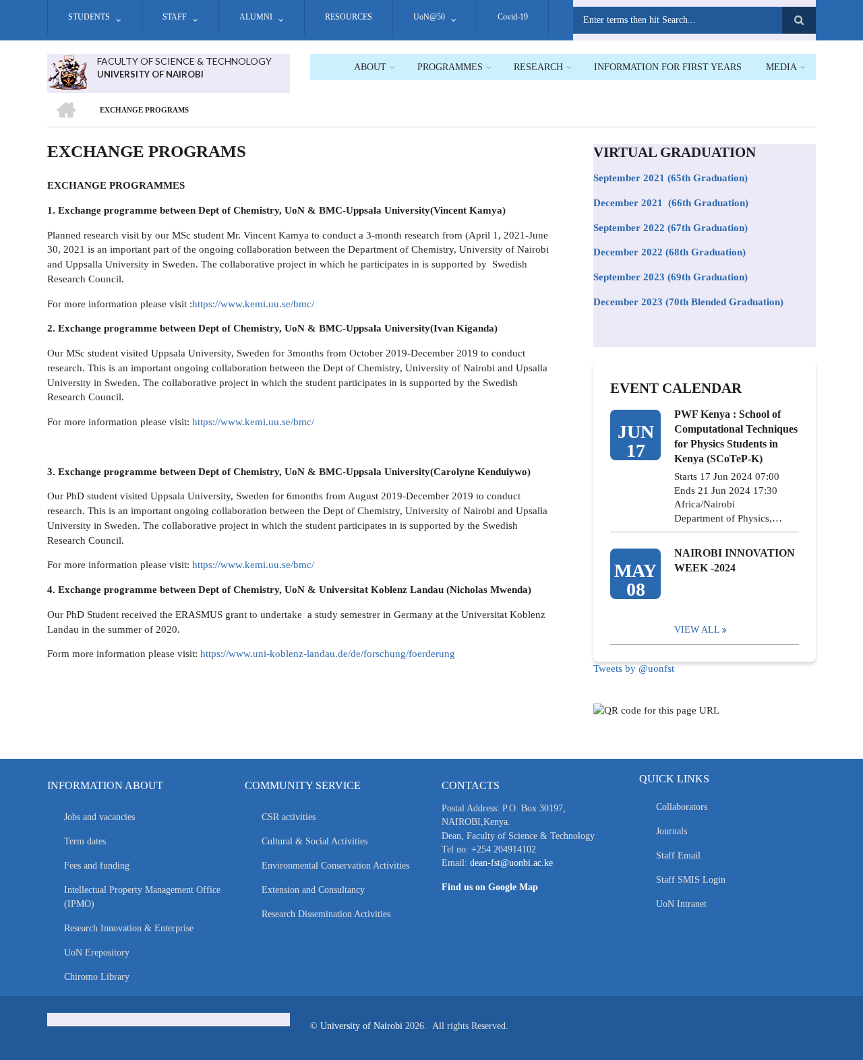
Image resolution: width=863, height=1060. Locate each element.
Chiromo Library (96, 977)
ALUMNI (255, 17)
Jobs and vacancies (99, 817)
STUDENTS (89, 17)
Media (781, 67)
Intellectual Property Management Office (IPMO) (142, 897)
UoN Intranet (681, 904)
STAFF (174, 17)
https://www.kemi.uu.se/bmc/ (253, 304)
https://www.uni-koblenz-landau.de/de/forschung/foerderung (327, 653)
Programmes (450, 67)
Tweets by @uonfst (633, 668)
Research (538, 67)
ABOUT (370, 67)
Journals (671, 831)
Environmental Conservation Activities (335, 866)
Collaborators (681, 807)
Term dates (85, 841)
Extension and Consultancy (313, 890)
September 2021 (629, 178)
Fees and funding (96, 866)
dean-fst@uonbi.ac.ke (511, 863)
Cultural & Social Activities (314, 841)
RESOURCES (348, 17)
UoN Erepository (96, 952)
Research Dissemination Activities (326, 914)
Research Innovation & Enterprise (129, 928)
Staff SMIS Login (690, 880)
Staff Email (678, 855)
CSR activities (289, 817)
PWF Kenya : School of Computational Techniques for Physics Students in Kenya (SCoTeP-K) (736, 436)
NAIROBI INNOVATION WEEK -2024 (734, 560)
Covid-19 (513, 17)
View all (697, 630)
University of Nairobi (361, 1026)
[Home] (67, 70)
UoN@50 (429, 17)
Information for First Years (668, 67)
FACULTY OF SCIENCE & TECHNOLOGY (184, 61)
